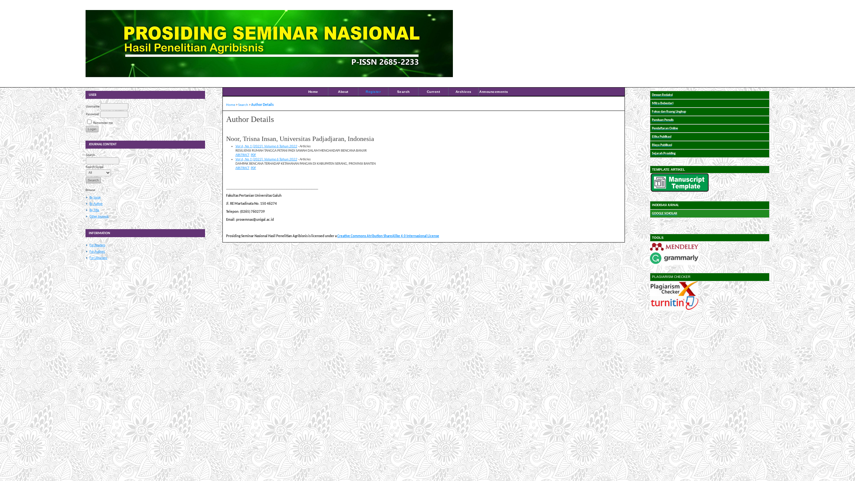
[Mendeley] (674, 251)
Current (433, 92)
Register (373, 92)
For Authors (97, 252)
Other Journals (99, 216)
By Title (94, 210)
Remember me (103, 123)
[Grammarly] (674, 264)
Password (92, 114)
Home (313, 92)
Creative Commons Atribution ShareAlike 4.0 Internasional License (388, 236)
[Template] (680, 191)
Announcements (493, 92)
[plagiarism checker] (674, 295)
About (343, 92)
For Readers (97, 245)
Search (403, 92)
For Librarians (98, 258)
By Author (96, 204)
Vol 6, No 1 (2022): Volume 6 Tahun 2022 (266, 146)
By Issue (95, 197)
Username (93, 107)
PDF (253, 155)
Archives (464, 92)
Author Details (262, 105)
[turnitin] (674, 310)
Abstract (242, 155)
